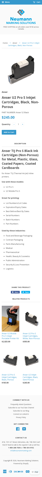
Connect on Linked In (21, 414)
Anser (15, 43)
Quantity (6, 124)
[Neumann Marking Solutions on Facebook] (17, 430)
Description (20, 143)
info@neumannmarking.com (21, 450)
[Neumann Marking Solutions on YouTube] (24, 430)
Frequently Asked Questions (21, 404)
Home (5, 43)
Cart (38, 2)
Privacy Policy (21, 417)
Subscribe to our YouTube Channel (21, 407)
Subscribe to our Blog (21, 411)
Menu (7, 2)
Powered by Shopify (21, 463)
